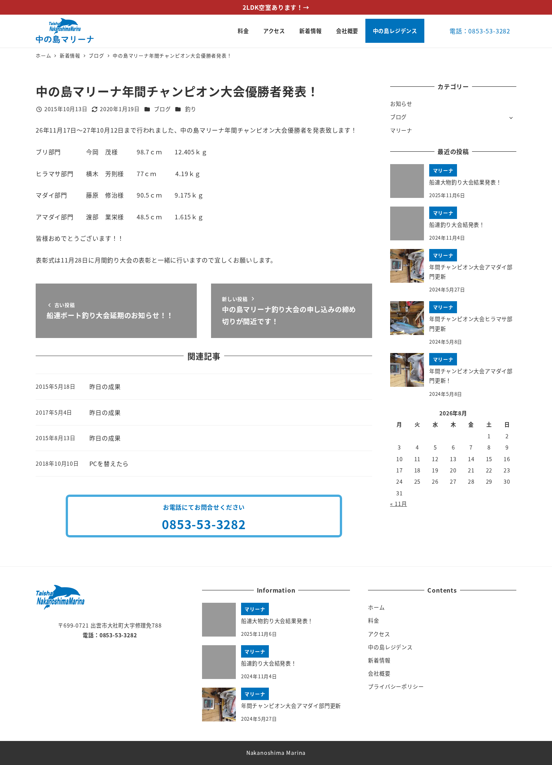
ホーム (376, 607)
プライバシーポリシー (396, 686)
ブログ (162, 109)
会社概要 (379, 673)
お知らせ (401, 103)
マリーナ (401, 130)
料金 (373, 620)
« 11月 (398, 503)
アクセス (379, 634)
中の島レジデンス (390, 647)
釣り (190, 109)
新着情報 (379, 660)
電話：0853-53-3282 (479, 30)
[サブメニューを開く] (510, 117)
